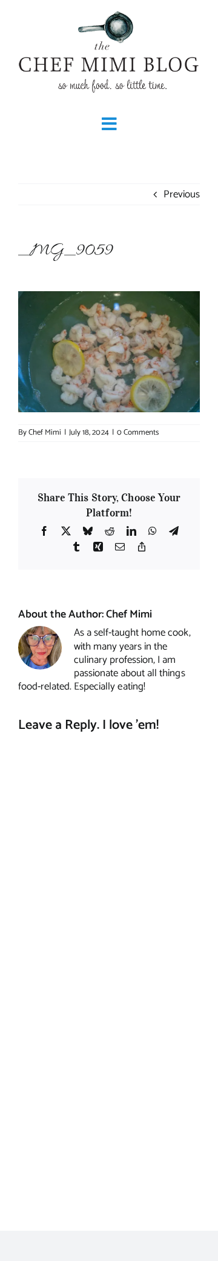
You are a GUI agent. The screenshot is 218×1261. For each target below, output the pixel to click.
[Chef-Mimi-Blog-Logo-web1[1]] (109, 12)
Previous (182, 194)
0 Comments (138, 432)
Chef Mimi (44, 432)
